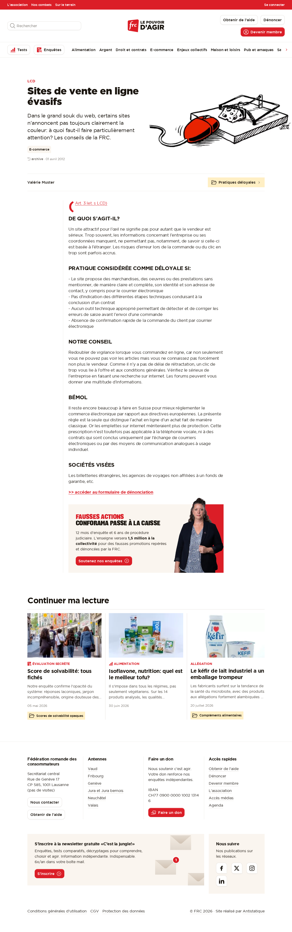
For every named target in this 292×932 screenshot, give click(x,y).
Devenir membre (223, 783)
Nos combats (41, 5)
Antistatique (254, 911)
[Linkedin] (221, 880)
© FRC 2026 (201, 911)
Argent (105, 50)
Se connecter (274, 5)
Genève (94, 783)
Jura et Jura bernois (105, 791)
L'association (17, 5)
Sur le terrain (65, 5)
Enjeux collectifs (192, 50)
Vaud (92, 769)
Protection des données (123, 911)
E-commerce (161, 50)
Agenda (216, 805)
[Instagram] (251, 868)
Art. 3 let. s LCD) (91, 203)
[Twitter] (236, 868)
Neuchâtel (97, 798)
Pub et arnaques (259, 50)
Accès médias (221, 798)
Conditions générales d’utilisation (57, 911)
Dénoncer (217, 776)
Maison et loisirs (225, 50)
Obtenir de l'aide (224, 769)
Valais (93, 805)
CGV (94, 911)
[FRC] (146, 25)
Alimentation (84, 50)
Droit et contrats (131, 50)
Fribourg (96, 776)
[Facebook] (221, 868)
